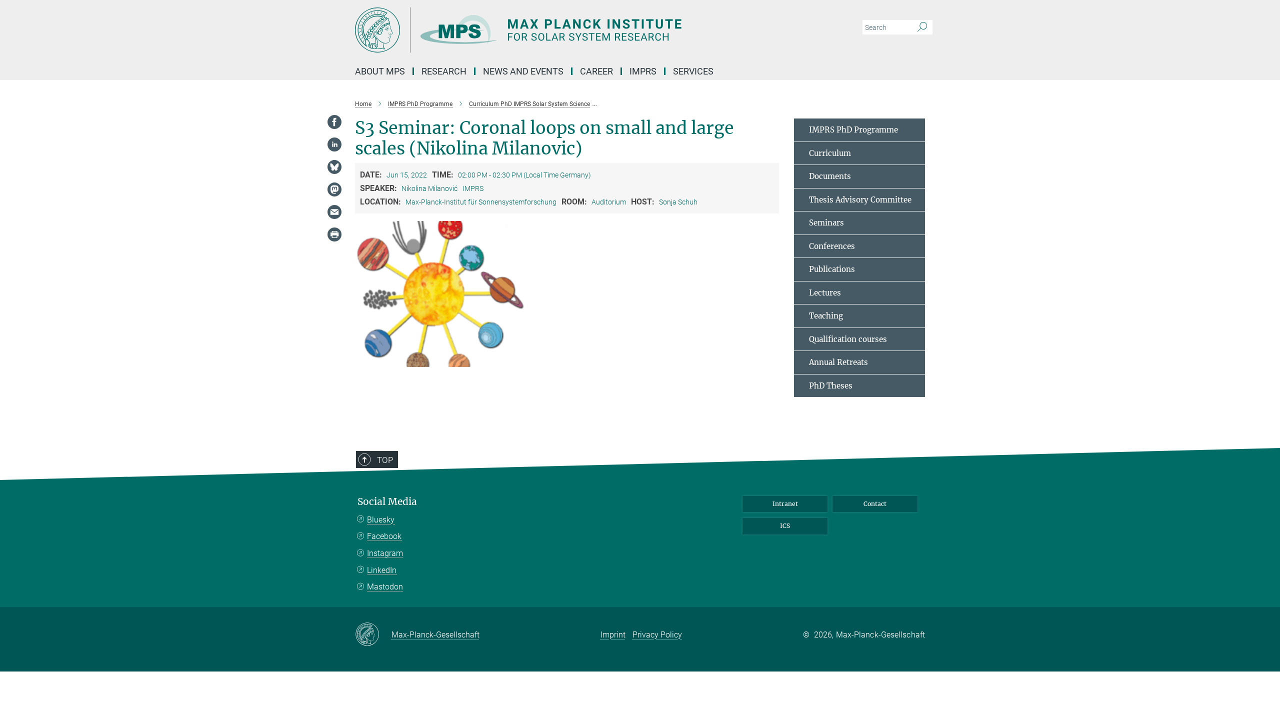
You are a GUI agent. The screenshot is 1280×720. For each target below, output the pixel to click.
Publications (832, 269)
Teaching (826, 315)
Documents (830, 176)
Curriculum (830, 153)
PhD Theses (830, 385)
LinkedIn (381, 570)
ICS (785, 526)
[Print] (334, 234)
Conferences (832, 246)
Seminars (826, 223)
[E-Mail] (334, 212)
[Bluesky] (334, 167)
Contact (875, 504)
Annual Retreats (838, 362)
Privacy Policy (657, 635)
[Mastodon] (334, 189)
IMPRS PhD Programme (853, 129)
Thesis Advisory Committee (860, 199)
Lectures (825, 293)
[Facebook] (334, 122)
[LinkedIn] (334, 144)
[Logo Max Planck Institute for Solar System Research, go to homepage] (542, 30)
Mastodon (385, 587)
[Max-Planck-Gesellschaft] (373, 635)
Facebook (384, 536)
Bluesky (380, 519)
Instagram (385, 553)
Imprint (613, 635)
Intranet (785, 504)
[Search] (922, 27)
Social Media (387, 502)
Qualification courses (848, 339)
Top (385, 460)
